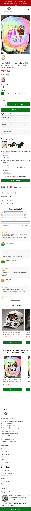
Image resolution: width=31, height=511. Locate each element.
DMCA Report (8, 503)
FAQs (2, 457)
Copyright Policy (5, 484)
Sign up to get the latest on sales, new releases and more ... (15, 493)
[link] (5, 498)
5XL (3, 96)
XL (12, 93)
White (6, 84)
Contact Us (4, 451)
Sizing (2, 459)
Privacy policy (5, 470)
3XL (20, 93)
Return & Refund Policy (7, 473)
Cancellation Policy (6, 476)
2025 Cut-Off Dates (6, 462)
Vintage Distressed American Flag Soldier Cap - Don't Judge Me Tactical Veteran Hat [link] (17, 499)
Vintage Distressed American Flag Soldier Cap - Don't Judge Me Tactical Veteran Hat (12, 333)
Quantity (3, 101)
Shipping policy (5, 478)
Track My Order (5, 454)
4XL (24, 93)
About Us (3, 449)
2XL (16, 93)
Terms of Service (5, 481)
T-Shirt (7, 75)
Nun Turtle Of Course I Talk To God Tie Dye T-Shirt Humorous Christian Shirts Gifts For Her (12, 381)
